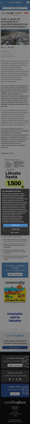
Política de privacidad (19, 221)
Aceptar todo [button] (15, 225)
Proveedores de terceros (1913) (14, 206)
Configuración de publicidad (8, 218)
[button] (15, 232)
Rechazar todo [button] (15, 229)
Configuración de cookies (8, 221)
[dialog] (15, 212)
